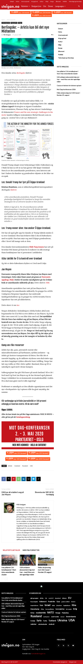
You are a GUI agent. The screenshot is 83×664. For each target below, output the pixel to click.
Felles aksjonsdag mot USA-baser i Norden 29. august (45, 569)
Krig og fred (34, 1)
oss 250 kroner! (45, 12)
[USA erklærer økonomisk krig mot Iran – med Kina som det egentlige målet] (28, 560)
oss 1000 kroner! (45, 15)
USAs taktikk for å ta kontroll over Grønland (22, 258)
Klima (42, 609)
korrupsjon (69, 609)
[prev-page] (3, 579)
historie (73, 601)
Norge (52, 1)
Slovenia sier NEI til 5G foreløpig (44, 493)
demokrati (58, 598)
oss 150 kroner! (23, 12)
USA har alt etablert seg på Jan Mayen (13, 493)
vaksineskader (42, 624)
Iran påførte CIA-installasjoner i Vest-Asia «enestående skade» (67, 72)
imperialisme (34, 605)
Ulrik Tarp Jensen (36, 247)
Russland (25, 466)
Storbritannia (71, 616)
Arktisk (10, 466)
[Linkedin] (23, 479)
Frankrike (51, 601)
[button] (78, 6)
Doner (50, 6)
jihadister (59, 605)
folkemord (42, 601)
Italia (53, 605)
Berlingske (21, 73)
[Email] (28, 479)
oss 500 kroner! (66, 12)
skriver (13, 190)
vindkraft (51, 624)
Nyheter (24, 6)
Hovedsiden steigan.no (60, 662)
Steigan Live (36, 6)
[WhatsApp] (18, 479)
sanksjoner (46, 616)
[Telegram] (33, 479)
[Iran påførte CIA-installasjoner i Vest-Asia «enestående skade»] (9, 560)
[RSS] (63, 645)
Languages (59, 6)
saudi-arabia (55, 616)
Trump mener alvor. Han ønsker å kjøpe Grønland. (28, 228)
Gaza (58, 601)
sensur (62, 616)
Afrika (41, 598)
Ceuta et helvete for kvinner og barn (69, 85)
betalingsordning (23, 417)
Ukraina (62, 620)
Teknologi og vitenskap (75, 1)
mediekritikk (41, 613)
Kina (74, 605)
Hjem (3, 20)
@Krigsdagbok (34, 598)
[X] (8, 479)
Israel (47, 605)
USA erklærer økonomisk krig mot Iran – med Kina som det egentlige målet (68, 79)
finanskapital (34, 601)
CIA (46, 598)
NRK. (47, 283)
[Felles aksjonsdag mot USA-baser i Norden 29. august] (46, 560)
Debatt (12, 1)
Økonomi (58, 1)
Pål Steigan (7, 35)
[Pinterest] (13, 479)
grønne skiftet (65, 601)
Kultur (41, 1)
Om (44, 6)
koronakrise (60, 609)
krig (75, 609)
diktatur (64, 598)
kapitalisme (66, 605)
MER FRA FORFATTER (31, 550)
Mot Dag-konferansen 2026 (66, 89)
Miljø (46, 1)
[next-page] (6, 579)
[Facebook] (4, 479)
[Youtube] (73, 645)
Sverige (32, 621)
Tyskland (52, 620)
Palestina (65, 613)
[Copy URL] (38, 479)
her (18, 305)
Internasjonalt (25, 1)
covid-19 (51, 598)
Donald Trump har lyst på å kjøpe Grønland (25, 182)
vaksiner (33, 624)
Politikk (65, 1)
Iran (41, 605)
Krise (32, 613)
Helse (17, 1)
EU (69, 598)
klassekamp (34, 609)
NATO (50, 612)
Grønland (17, 466)
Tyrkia (45, 621)
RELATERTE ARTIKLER (11, 550)
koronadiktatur (49, 609)
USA (31, 466)
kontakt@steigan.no (38, 654)
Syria (39, 620)
